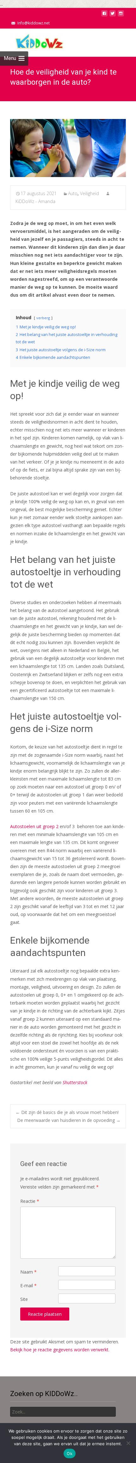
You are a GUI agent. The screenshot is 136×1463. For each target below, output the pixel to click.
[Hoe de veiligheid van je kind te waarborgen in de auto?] (68, 148)
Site (24, 1299)
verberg (43, 317)
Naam (28, 1272)
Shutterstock (75, 1082)
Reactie (29, 1201)
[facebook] (104, 15)
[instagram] (121, 15)
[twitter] (112, 15)
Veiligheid (89, 193)
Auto (72, 193)
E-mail (28, 1285)
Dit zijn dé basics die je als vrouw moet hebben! (67, 1112)
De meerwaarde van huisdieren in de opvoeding (69, 1120)
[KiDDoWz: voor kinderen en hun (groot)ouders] (33, 41)
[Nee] (128, 1443)
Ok (69, 1453)
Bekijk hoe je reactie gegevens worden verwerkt (59, 1350)
